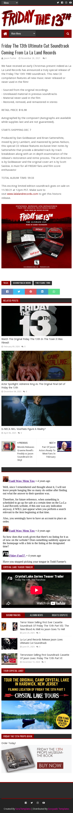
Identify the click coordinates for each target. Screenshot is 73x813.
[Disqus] (36, 519)
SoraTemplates (23, 808)
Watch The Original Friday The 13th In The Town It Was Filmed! (32, 341)
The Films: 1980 (42, 283)
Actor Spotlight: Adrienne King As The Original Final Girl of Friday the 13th (33, 386)
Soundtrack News (22, 283)
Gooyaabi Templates (58, 808)
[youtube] (70, 2)
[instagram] (66, 2)
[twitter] (58, 2)
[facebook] (62, 2)
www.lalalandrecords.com (22, 193)
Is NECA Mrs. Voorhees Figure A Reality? (23, 429)
